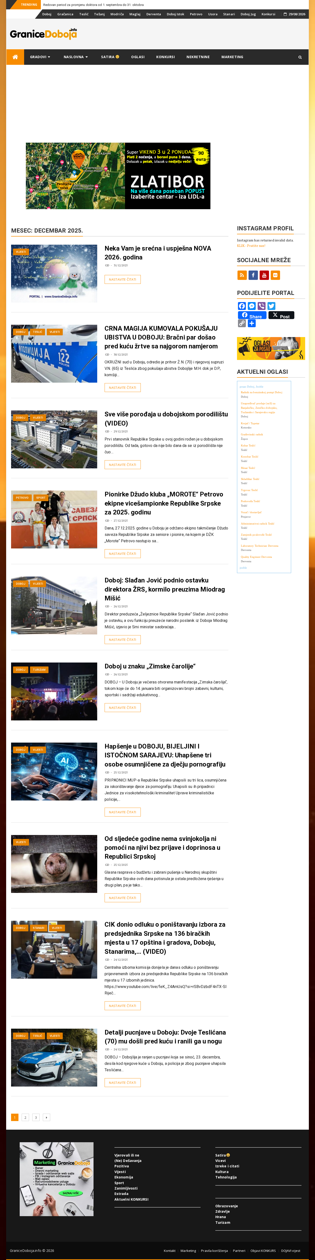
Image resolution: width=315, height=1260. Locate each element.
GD (107, 265)
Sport (41, 497)
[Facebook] (253, 275)
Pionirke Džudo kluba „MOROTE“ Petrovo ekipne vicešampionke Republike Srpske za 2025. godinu (164, 503)
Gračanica (65, 14)
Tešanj (99, 14)
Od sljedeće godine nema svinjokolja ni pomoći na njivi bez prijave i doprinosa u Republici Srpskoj (162, 847)
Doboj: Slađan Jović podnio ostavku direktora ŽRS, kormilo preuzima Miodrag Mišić (165, 589)
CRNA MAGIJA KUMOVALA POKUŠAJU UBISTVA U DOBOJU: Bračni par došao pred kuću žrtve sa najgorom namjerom (161, 337)
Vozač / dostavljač (251, 512)
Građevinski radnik (252, 434)
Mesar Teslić (248, 467)
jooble (243, 567)
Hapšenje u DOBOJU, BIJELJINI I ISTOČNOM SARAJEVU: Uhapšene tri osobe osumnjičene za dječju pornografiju (165, 755)
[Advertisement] (157, 102)
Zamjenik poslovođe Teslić (256, 534)
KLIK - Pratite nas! (251, 245)
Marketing (232, 56)
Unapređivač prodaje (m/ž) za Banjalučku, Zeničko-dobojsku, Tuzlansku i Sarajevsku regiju (259, 407)
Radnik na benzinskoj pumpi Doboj (261, 392)
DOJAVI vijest (290, 1250)
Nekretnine (198, 56)
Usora (213, 14)
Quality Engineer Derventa (256, 556)
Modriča (117, 14)
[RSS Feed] (242, 275)
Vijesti (21, 252)
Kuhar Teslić (248, 445)
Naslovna (74, 56)
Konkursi (268, 14)
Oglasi (137, 56)
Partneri (239, 1250)
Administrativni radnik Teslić (258, 523)
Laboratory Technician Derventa (260, 545)
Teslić (84, 14)
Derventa (153, 14)
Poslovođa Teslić (250, 501)
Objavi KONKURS (263, 1250)
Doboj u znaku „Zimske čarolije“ (150, 666)
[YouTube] (264, 275)
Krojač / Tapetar (250, 423)
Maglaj (135, 14)
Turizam (39, 669)
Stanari (229, 14)
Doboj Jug (248, 14)
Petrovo (196, 14)
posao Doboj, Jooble (252, 386)
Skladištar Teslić (250, 478)
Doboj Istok (175, 14)
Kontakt (170, 1250)
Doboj (47, 14)
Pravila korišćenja (214, 1250)
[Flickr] (275, 275)
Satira (108, 56)
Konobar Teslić (249, 456)
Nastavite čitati (122, 279)
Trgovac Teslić (249, 490)
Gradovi (38, 56)
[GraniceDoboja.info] (15, 57)
